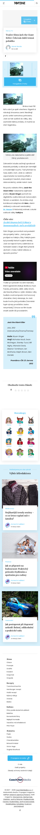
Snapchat (10, 675)
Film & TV (9, 31)
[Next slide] (33, 69)
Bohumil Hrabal (12, 743)
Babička (10, 713)
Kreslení (10, 672)
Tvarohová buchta (14, 686)
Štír (31, 436)
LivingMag (20, 804)
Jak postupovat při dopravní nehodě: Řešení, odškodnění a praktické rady (19, 627)
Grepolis (10, 678)
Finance (8, 562)
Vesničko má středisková (16, 723)
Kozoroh (31, 425)
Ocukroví (27, 804)
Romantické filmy (13, 716)
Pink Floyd (10, 726)
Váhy (20, 446)
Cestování (9, 620)
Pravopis (10, 665)
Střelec (20, 436)
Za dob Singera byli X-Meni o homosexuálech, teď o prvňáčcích (19, 224)
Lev (9, 457)
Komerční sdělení (17, 524)
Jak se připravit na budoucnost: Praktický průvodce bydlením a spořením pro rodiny (16, 570)
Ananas (9, 699)
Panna (9, 425)
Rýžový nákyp (12, 695)
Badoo (9, 702)
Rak (20, 457)
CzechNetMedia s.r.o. (24, 790)
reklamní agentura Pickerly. (19, 795)
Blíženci (31, 457)
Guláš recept (12, 692)
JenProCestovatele (26, 802)
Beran (31, 446)
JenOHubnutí (19, 806)
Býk (20, 425)
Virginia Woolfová (13, 749)
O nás (20, 764)
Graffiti (9, 669)
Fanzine (6, 802)
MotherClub (27, 797)
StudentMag (14, 802)
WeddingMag (11, 804)
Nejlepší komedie (13, 719)
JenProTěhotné (17, 799)
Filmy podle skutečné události (18, 710)
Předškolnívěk (28, 799)
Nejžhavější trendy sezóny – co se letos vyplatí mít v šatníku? (19, 515)
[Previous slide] (6, 69)
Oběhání (6, 799)
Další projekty (20, 767)
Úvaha (9, 737)
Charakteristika (12, 740)
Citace (9, 662)
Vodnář (9, 446)
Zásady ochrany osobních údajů (20, 770)
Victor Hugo (11, 746)
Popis (9, 734)
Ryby (9, 436)
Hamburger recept (14, 689)
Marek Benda (17, 46)
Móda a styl (9, 508)
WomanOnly (18, 797)
